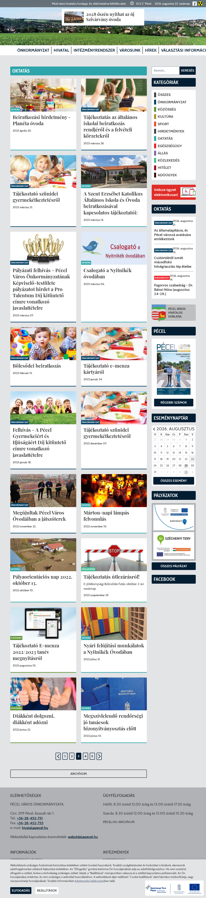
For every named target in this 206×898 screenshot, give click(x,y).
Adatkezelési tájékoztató (89, 881)
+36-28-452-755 (30, 823)
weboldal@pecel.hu (83, 837)
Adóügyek (167, 175)
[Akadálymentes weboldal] (200, 3)
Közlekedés (88, 569)
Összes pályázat (174, 566)
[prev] (154, 429)
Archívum (78, 774)
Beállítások (47, 890)
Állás (163, 153)
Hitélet (164, 167)
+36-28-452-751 (30, 818)
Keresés (187, 70)
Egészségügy (170, 146)
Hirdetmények (171, 131)
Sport (163, 124)
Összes (164, 94)
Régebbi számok (174, 402)
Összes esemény (174, 481)
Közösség (16, 638)
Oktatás (15, 109)
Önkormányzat (90, 109)
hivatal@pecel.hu (35, 828)
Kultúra (165, 116)
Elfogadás (21, 890)
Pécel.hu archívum (119, 822)
